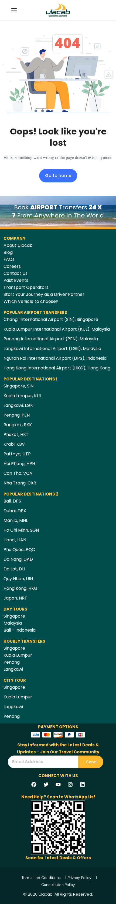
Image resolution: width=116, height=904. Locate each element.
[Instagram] (70, 784)
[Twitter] (46, 784)
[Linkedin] (82, 784)
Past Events (16, 280)
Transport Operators (26, 287)
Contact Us (16, 273)
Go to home (58, 175)
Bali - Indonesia (20, 630)
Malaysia (13, 623)
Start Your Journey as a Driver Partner (44, 294)
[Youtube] (58, 784)
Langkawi (13, 669)
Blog (8, 252)
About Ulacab (18, 245)
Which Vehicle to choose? (31, 301)
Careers (12, 266)
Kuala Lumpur (18, 655)
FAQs (9, 259)
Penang (12, 662)
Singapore (14, 616)
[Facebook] (34, 784)
